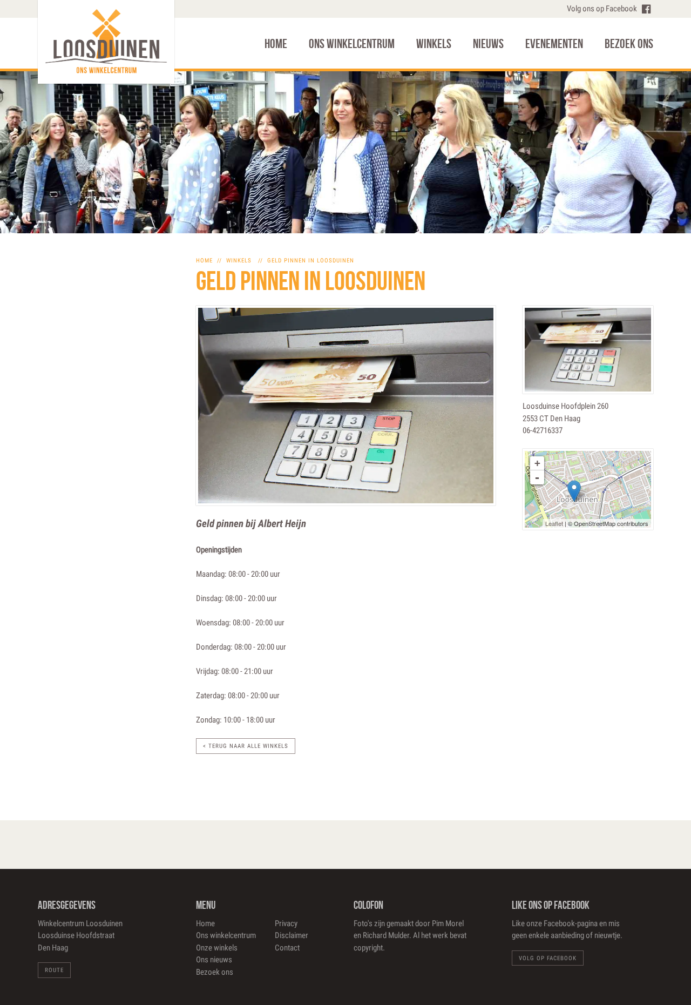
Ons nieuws (214, 959)
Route (54, 970)
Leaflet (554, 523)
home (204, 260)
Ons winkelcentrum (352, 44)
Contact (287, 948)
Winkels (433, 44)
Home (276, 44)
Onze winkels (217, 948)
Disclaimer (291, 935)
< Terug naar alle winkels (245, 746)
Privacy (286, 923)
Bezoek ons (629, 44)
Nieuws (488, 44)
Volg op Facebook (548, 958)
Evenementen (554, 44)
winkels (239, 260)
